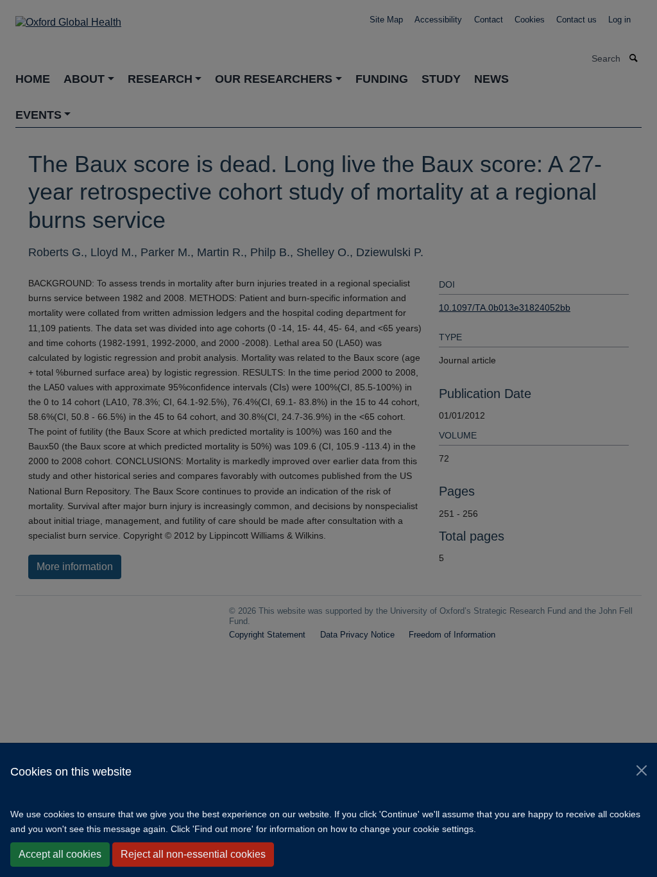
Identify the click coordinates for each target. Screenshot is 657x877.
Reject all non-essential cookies (193, 854)
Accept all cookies (60, 854)
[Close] (641, 770)
